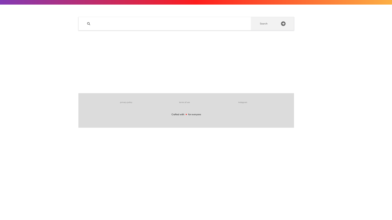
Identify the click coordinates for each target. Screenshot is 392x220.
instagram (242, 102)
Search (264, 23)
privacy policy (126, 102)
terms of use (184, 102)
